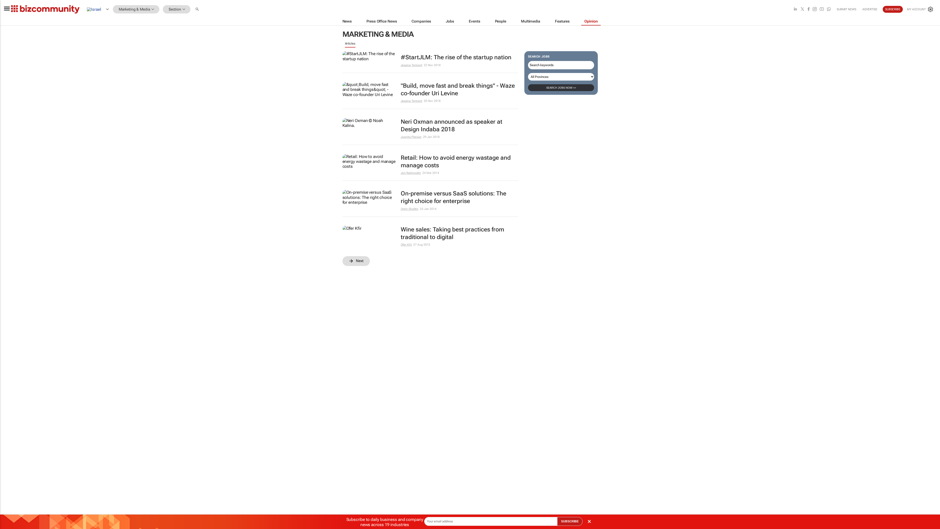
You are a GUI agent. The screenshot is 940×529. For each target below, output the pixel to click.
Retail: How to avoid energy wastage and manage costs (456, 161)
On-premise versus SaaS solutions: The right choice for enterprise (453, 197)
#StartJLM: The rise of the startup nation (456, 57)
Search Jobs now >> (561, 87)
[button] (198, 9)
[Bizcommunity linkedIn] (795, 9)
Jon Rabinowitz (411, 173)
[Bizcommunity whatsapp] (829, 9)
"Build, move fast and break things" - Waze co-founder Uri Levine (458, 89)
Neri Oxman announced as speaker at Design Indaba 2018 (451, 125)
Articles (350, 43)
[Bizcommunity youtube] (822, 9)
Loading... (351, 268)
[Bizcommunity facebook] (809, 9)
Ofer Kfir (406, 244)
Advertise (869, 9)
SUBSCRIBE (570, 521)
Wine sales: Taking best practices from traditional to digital (452, 233)
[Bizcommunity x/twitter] (802, 9)
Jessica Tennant (412, 65)
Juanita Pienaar (411, 137)
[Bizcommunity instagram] (815, 9)
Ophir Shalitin (410, 209)
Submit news (846, 9)
